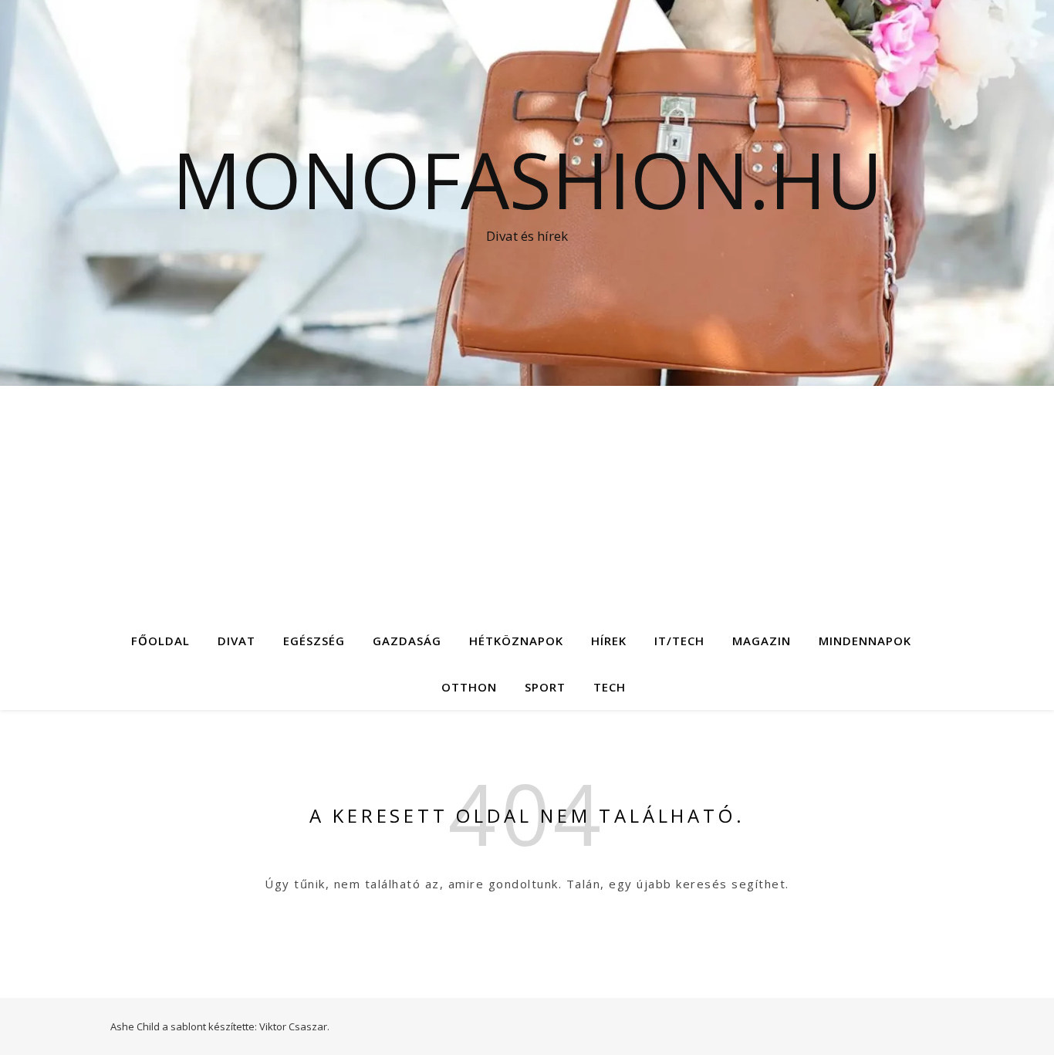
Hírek (609, 640)
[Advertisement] (527, 502)
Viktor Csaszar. (294, 1026)
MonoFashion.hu (527, 179)
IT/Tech (679, 640)
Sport (545, 687)
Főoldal (160, 640)
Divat (236, 640)
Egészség (314, 640)
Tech (609, 687)
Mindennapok (865, 640)
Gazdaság (407, 640)
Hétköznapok (516, 640)
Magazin (761, 640)
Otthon (469, 687)
